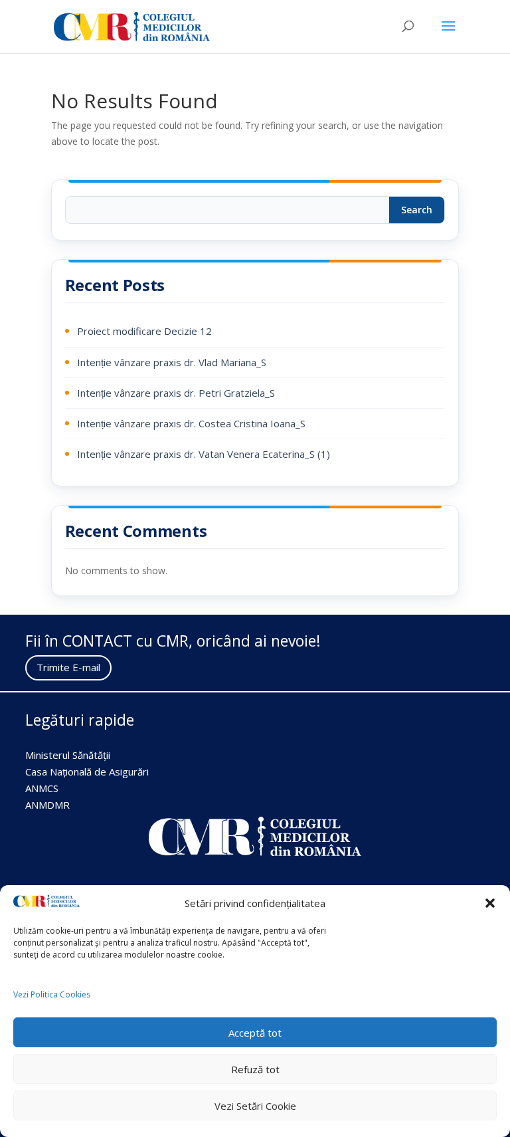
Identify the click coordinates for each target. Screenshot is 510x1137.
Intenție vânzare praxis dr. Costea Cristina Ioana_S (191, 423)
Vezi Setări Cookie (255, 1105)
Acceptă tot (255, 1032)
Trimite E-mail (68, 667)
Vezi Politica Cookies (51, 994)
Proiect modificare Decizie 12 (144, 331)
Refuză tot (255, 1069)
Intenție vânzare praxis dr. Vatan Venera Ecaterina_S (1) (203, 454)
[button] (490, 903)
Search (416, 209)
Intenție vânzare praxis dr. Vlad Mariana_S (171, 362)
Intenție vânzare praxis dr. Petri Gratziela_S (176, 392)
